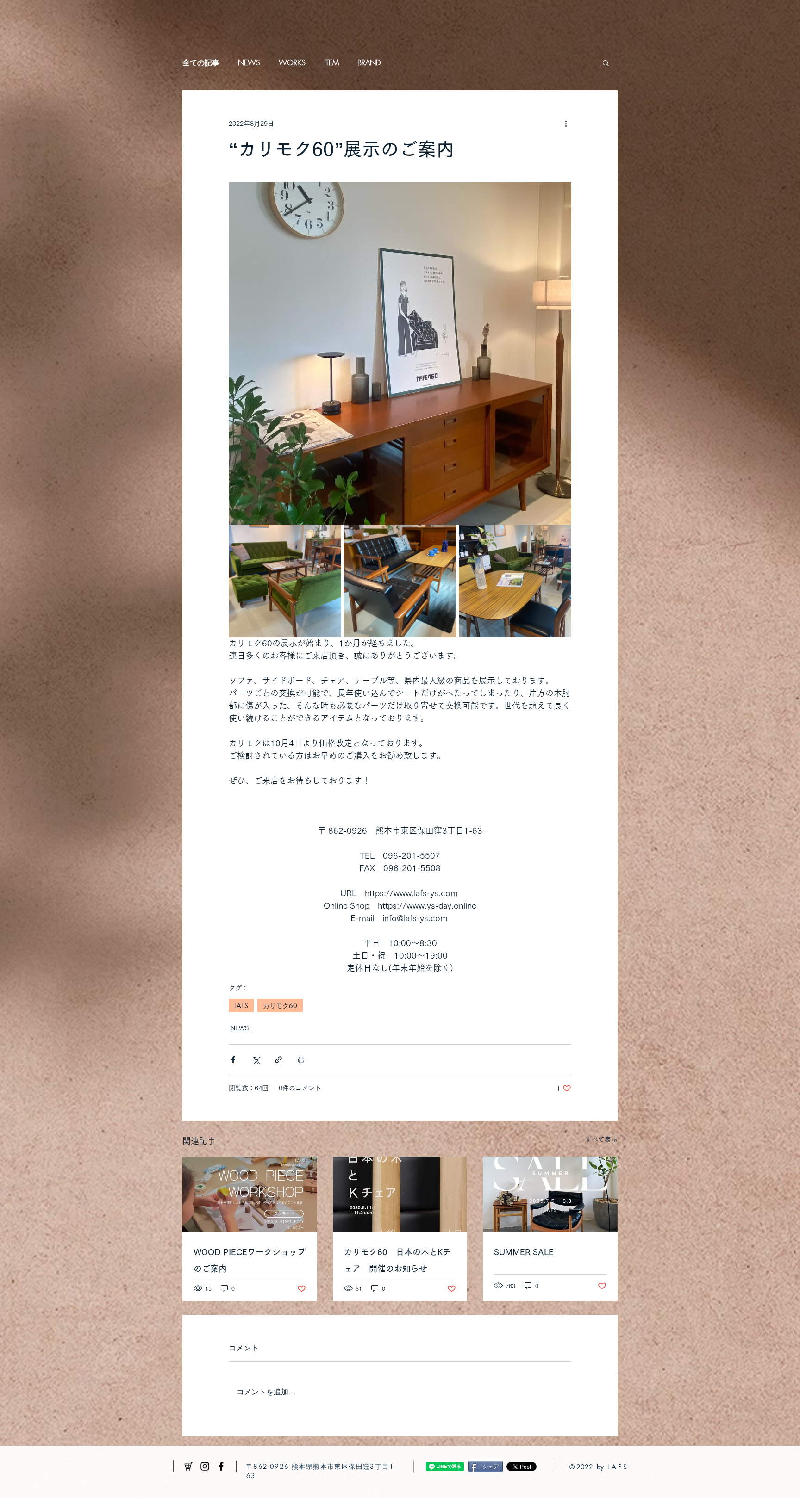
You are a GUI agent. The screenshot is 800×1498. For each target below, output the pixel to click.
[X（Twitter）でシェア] (255, 1059)
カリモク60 (280, 1005)
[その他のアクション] (565, 123)
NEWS (249, 62)
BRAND (369, 62)
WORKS (292, 62)
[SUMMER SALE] (550, 1194)
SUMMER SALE (524, 1252)
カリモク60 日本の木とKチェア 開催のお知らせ (397, 1260)
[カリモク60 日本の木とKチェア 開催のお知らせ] (400, 1194)
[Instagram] (205, 1466)
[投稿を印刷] (301, 1059)
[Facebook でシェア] (233, 1059)
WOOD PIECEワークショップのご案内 (250, 1260)
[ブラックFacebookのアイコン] (221, 1466)
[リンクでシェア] (278, 1059)
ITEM (331, 62)
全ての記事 (200, 62)
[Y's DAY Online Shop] (188, 1466)
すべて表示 (601, 1139)
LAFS (241, 1005)
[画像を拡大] (285, 581)
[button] (605, 62)
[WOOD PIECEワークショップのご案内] (249, 1194)
